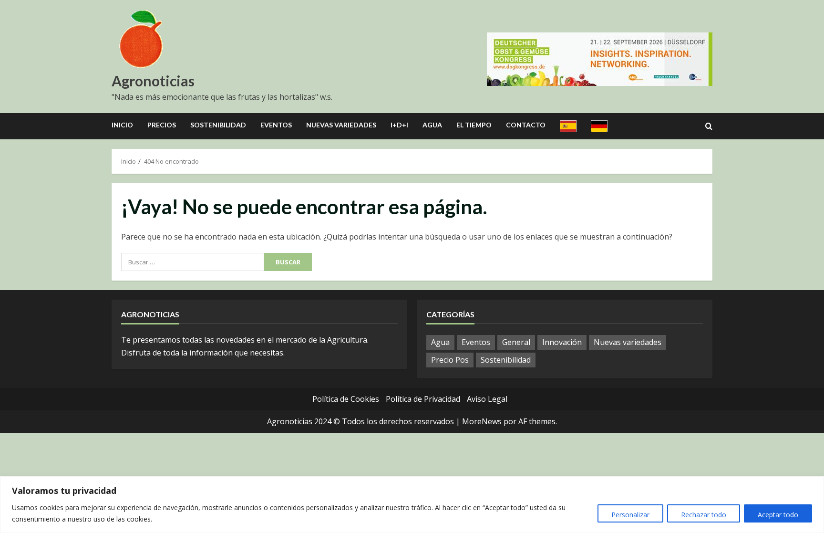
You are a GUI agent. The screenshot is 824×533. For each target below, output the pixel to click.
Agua (432, 125)
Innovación (562, 342)
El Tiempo (474, 125)
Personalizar (630, 514)
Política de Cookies (345, 399)
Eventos (276, 125)
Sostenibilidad (218, 125)
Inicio (122, 125)
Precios (161, 125)
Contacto (526, 125)
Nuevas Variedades (341, 125)
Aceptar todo (778, 514)
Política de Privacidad (423, 399)
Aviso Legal (487, 399)
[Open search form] (708, 126)
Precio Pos (450, 360)
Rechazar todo (703, 514)
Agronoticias (153, 80)
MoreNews (482, 421)
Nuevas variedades (627, 342)
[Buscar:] (192, 262)
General (516, 342)
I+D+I (399, 125)
